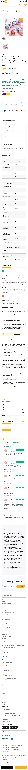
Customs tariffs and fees (8, 612)
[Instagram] (5, 762)
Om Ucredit (4, 638)
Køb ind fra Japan (6, 747)
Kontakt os (5, 759)
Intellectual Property (6, 606)
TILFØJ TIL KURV (7, 767)
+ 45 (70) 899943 (7, 721)
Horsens (4, 704)
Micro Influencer (5, 617)
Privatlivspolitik (16, 757)
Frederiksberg (5, 697)
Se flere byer (5, 706)
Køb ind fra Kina (15, 749)
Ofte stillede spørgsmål (7, 636)
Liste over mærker (6, 629)
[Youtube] (8, 762)
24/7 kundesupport (10, 713)
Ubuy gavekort (5, 641)
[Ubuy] (5, 1)
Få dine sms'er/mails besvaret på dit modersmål (14, 716)
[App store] (5, 727)
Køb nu (21, 767)
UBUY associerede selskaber (8, 647)
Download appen (6, 627)
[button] (17, 1)
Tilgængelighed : (6, 72)
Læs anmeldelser (7, 446)
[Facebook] (3, 762)
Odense (3, 693)
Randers (4, 702)
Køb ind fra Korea (6, 749)
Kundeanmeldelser (6, 632)
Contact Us (4, 601)
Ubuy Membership (6, 619)
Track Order (4, 610)
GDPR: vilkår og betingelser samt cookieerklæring (13, 645)
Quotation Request (6, 603)
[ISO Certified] (14, 739)
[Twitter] (10, 762)
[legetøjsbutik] (14, 727)
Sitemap (4, 608)
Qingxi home (3, 10)
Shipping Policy (5, 614)
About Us (4, 599)
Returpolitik (4, 634)
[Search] (25, 5)
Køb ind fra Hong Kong (17, 747)
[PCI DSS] (5, 739)
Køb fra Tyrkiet (6, 751)
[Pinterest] (13, 762)
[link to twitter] (17, 39)
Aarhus (3, 691)
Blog (3, 643)
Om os (22, 757)
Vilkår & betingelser (7, 757)
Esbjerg (3, 700)
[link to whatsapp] (10, 39)
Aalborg (4, 695)
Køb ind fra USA (6, 745)
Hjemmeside (4, 8)
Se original (10, 10)
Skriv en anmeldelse (6, 430)
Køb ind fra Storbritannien (16, 745)
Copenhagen (5, 688)
